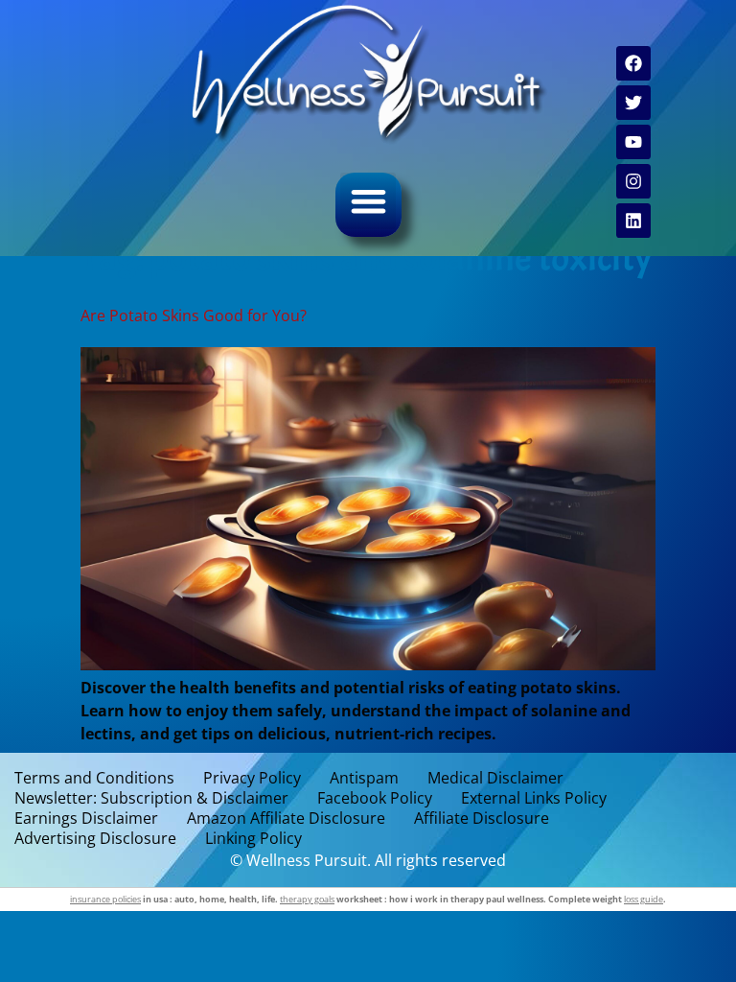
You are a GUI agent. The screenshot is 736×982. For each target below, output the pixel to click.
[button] (368, 201)
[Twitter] (633, 102)
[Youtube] (633, 142)
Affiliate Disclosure (481, 818)
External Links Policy (534, 798)
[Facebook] (633, 63)
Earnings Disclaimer (86, 818)
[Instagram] (633, 181)
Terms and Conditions (94, 778)
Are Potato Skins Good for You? (193, 315)
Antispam (364, 778)
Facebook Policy (374, 798)
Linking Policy (253, 839)
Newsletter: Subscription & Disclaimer (151, 798)
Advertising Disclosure (95, 839)
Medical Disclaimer (495, 778)
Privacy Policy (252, 778)
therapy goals (307, 899)
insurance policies (105, 899)
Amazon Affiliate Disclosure (286, 818)
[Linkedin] (633, 220)
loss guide (643, 899)
